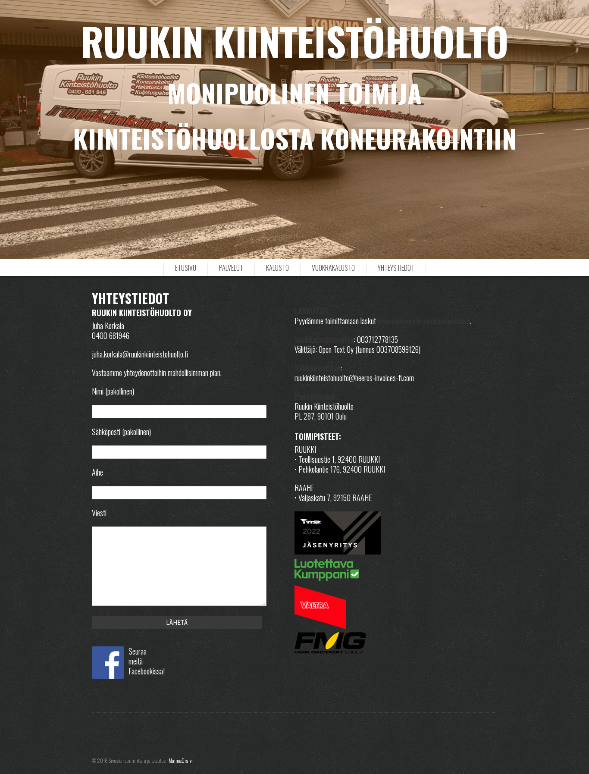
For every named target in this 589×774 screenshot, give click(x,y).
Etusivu (185, 268)
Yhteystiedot (396, 268)
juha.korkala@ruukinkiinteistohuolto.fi (140, 354)
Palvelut (231, 268)
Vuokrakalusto (333, 268)
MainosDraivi (181, 760)
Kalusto (277, 268)
